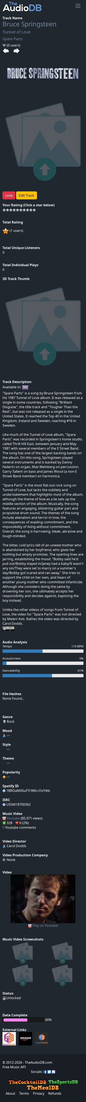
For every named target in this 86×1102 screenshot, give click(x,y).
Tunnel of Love (16, 32)
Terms (24, 1093)
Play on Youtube (45, 925)
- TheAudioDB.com (37, 1062)
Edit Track (26, 195)
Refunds (54, 1093)
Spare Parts (13, 38)
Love (9, 195)
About (10, 1093)
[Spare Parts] (43, 898)
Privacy (38, 1093)
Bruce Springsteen (30, 24)
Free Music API (14, 1067)
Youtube (13, 818)
